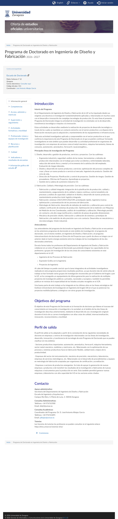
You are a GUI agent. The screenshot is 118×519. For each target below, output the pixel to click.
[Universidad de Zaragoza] (17, 14)
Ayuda (90, 3)
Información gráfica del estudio (18, 166)
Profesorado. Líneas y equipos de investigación (18, 137)
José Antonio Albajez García (26, 88)
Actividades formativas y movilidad (17, 129)
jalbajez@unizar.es (47, 418)
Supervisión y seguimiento (15, 121)
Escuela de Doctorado (17, 76)
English (59, 3)
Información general (17, 101)
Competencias (15, 106)
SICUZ (65, 518)
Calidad (12, 152)
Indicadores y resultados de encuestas (18, 158)
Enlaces (74, 3)
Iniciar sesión (106, 3)
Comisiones (44, 433)
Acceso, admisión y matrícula (17, 113)
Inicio (8, 45)
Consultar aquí (26, 84)
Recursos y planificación (13, 145)
